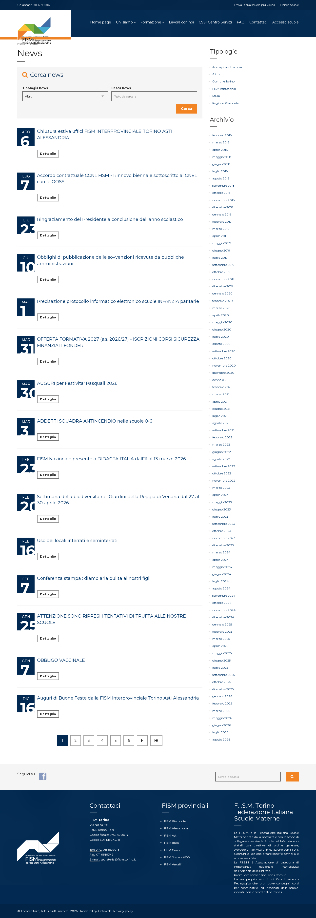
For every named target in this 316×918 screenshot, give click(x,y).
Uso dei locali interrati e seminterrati (77, 540)
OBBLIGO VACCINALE (61, 660)
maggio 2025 (222, 653)
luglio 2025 (220, 667)
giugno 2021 (221, 408)
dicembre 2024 (223, 617)
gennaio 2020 (222, 293)
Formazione (150, 22)
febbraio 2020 (222, 301)
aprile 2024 (220, 560)
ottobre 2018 (221, 193)
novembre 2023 (223, 538)
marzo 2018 (221, 142)
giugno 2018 (221, 164)
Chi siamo (124, 22)
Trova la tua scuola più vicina (254, 5)
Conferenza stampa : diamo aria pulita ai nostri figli (94, 578)
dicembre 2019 (222, 286)
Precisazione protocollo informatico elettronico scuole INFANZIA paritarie (118, 301)
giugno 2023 (221, 509)
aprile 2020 (220, 315)
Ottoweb (104, 911)
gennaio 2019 (221, 214)
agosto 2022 (221, 459)
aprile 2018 (220, 150)
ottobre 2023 (221, 531)
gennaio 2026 (222, 696)
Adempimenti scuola (227, 67)
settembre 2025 (223, 675)
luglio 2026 (220, 732)
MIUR (216, 96)
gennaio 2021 (221, 380)
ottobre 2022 (221, 473)
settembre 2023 (223, 524)
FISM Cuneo (172, 850)
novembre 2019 (223, 279)
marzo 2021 (220, 394)
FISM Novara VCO (177, 857)
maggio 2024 (222, 567)
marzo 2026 (221, 711)
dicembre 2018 (222, 207)
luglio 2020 (220, 336)
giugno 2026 (221, 725)
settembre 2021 (223, 430)
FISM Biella (171, 842)
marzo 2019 (220, 229)
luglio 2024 (220, 581)
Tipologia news (35, 88)
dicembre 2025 (223, 689)
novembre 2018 (223, 200)
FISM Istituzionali (224, 89)
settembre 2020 (224, 351)
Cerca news (121, 88)
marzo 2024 (221, 552)
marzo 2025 (221, 639)
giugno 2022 (221, 452)
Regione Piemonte (225, 103)
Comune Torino (223, 81)
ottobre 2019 (221, 272)
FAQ (240, 22)
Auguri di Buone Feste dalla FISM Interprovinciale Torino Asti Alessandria (118, 698)
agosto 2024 (221, 588)
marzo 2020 (221, 308)
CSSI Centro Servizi (215, 22)
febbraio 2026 (222, 703)
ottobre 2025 (221, 682)
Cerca (186, 108)
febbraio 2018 (222, 135)
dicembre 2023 (223, 545)
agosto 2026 (221, 739)
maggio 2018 (221, 157)
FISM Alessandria (176, 828)
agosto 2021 (220, 423)
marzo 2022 (221, 444)
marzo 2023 (221, 487)
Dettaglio (48, 154)
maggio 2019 (221, 243)
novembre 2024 (224, 610)
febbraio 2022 (222, 437)
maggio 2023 (222, 502)
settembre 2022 (223, 466)
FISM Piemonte (175, 821)
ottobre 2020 (222, 358)
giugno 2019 (221, 250)
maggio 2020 (222, 322)
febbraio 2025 (222, 631)
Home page (100, 22)
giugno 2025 (221, 660)
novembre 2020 (224, 365)
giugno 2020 (221, 329)
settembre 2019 (223, 265)
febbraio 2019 (222, 221)
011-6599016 (41, 5)
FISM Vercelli (172, 864)
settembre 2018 (223, 185)
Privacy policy (123, 911)
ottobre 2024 (221, 603)
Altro (215, 74)
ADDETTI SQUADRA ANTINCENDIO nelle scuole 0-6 (94, 421)
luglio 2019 (220, 257)
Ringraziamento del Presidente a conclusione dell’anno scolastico (110, 219)
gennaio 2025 (222, 624)
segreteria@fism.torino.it (118, 859)
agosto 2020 (221, 344)
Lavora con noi (181, 22)
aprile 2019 (220, 236)
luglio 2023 (220, 516)
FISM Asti (170, 835)
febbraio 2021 (222, 387)
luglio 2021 (220, 416)
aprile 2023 (220, 495)
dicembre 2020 (223, 372)
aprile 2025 (220, 646)
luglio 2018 (220, 171)
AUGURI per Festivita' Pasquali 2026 (77, 383)
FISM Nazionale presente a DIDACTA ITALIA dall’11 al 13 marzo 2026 (111, 459)
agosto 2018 (221, 178)
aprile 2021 (220, 401)
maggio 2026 (222, 718)
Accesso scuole (285, 22)
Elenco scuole (289, 5)
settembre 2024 (223, 595)
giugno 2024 (221, 574)
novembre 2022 (223, 480)
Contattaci (258, 22)
